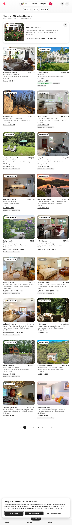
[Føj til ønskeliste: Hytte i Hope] (66, 300)
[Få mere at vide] (30, 18)
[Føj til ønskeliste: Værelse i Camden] (66, 383)
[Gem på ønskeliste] (65, 25)
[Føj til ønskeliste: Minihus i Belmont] (32, 259)
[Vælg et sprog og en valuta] (62, 4)
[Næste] (51, 427)
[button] (27, 38)
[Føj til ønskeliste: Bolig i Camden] (66, 92)
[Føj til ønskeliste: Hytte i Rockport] (32, 92)
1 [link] (24, 427)
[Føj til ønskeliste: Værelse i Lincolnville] (32, 383)
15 (47, 427)
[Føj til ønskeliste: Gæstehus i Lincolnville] (32, 134)
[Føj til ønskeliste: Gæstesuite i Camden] (66, 176)
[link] (20, 427)
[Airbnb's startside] (4, 3)
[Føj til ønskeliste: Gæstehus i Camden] (32, 49)
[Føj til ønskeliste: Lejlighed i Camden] (32, 176)
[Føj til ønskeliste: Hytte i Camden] (66, 217)
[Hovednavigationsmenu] (67, 4)
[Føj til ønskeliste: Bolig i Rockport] (32, 342)
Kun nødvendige (34, 513)
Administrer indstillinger (54, 513)
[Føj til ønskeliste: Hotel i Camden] (66, 49)
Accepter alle (14, 513)
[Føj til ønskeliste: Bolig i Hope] (66, 134)
